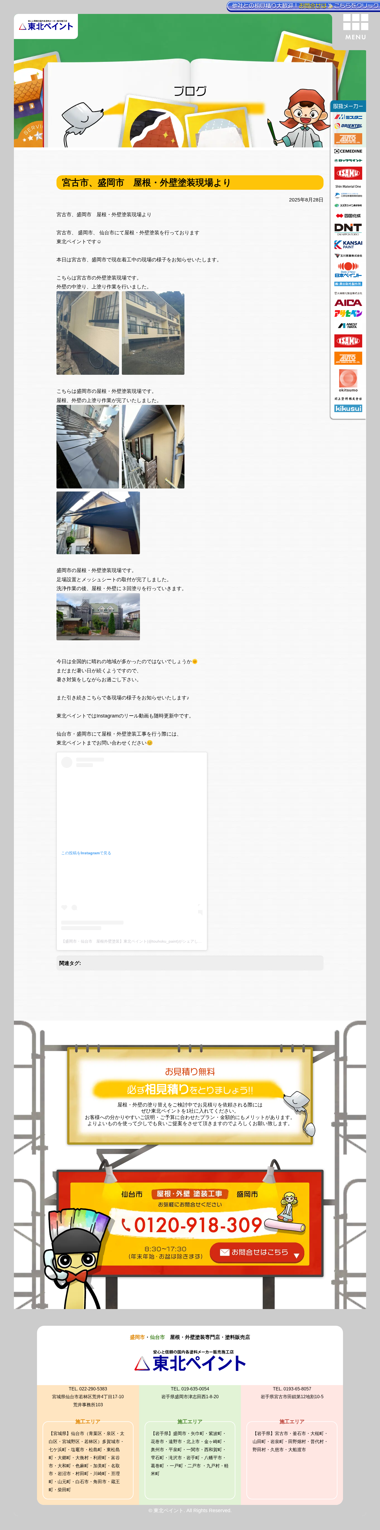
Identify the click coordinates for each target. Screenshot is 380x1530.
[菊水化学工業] (348, 410)
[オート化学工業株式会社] (348, 142)
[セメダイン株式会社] (348, 151)
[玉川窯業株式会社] (348, 256)
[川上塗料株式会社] (348, 399)
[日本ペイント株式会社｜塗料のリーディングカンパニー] (348, 275)
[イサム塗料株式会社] (348, 178)
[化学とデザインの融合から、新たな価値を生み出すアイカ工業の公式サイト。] (348, 304)
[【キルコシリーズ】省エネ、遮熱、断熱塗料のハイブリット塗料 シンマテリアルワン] (348, 187)
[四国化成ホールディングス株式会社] (348, 217)
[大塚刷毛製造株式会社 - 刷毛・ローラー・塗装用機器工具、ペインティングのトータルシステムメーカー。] (348, 293)
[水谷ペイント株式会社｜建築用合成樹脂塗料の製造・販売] (348, 117)
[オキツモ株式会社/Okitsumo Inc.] (348, 390)
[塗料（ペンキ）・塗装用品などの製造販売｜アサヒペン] (348, 315)
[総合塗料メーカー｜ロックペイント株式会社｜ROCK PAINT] (348, 161)
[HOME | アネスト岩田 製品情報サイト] (348, 328)
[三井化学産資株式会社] (348, 197)
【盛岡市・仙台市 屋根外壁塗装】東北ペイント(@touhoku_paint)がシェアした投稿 (135, 941)
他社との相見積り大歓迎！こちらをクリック (305, 6)
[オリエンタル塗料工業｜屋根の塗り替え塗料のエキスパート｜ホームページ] (348, 127)
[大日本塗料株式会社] (348, 234)
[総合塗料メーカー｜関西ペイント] (348, 247)
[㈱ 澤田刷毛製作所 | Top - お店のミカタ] (348, 284)
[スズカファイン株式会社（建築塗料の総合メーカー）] (348, 206)
